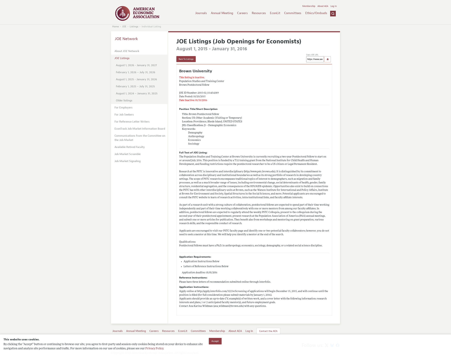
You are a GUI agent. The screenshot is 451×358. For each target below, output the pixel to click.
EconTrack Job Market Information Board (140, 129)
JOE (124, 26)
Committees (292, 13)
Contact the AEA (268, 331)
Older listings (124, 100)
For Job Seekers (124, 114)
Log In (333, 6)
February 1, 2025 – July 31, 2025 (135, 86)
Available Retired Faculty (130, 147)
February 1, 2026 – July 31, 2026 (135, 72)
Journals (201, 13)
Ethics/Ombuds (316, 13)
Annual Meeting (222, 13)
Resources (259, 13)
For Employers (123, 107)
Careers (242, 13)
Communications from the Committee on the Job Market (140, 138)
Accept (215, 341)
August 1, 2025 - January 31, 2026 (136, 79)
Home (115, 26)
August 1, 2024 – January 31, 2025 (136, 93)
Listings (134, 26)
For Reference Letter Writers (132, 121)
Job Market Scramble (128, 154)
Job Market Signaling (128, 161)
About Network (127, 51)
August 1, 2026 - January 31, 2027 (136, 65)
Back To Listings (186, 59)
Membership (308, 6)
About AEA (322, 6)
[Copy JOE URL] (327, 59)
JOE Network (126, 39)
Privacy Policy (154, 348)
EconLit (275, 13)
